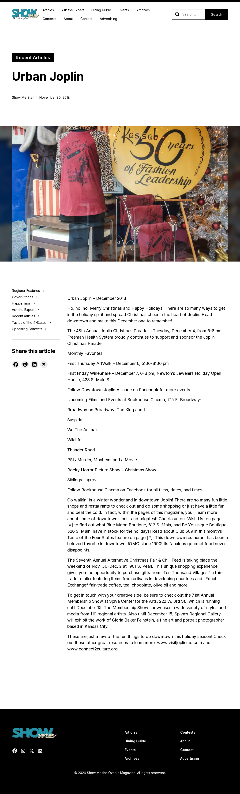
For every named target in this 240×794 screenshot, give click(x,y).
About (68, 19)
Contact (86, 19)
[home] (25, 14)
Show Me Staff (23, 97)
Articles (48, 10)
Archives (143, 10)
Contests (49, 19)
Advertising (108, 19)
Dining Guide (101, 10)
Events (124, 10)
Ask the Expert (72, 10)
